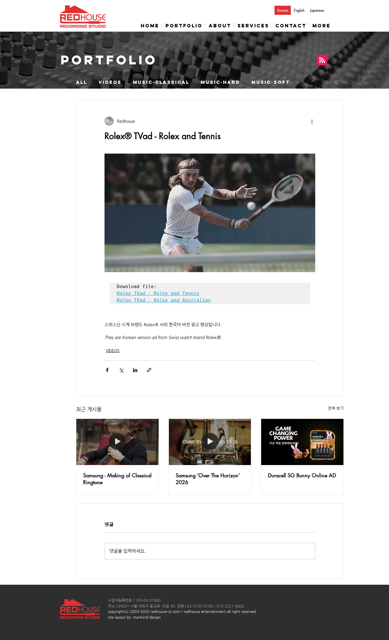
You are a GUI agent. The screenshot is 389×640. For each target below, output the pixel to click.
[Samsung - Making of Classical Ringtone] (117, 442)
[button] (336, 82)
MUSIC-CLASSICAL (161, 82)
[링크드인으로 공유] (135, 370)
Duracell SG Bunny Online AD (302, 475)
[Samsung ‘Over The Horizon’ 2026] (210, 442)
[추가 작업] (311, 121)
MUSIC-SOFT (270, 82)
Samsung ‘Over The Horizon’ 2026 (207, 479)
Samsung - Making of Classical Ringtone (117, 479)
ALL (81, 82)
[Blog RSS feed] (322, 60)
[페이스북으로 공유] (107, 370)
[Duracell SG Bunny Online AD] (302, 442)
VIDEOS (110, 82)
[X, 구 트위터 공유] (121, 370)
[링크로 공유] (149, 370)
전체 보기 (336, 408)
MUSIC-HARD (220, 82)
